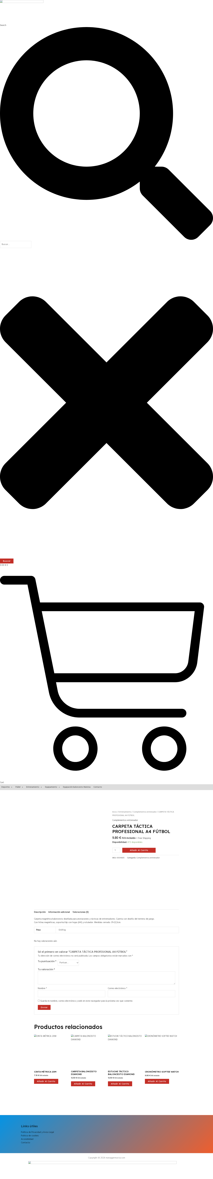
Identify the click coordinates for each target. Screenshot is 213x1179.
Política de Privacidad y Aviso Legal (37, 1132)
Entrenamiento (125, 812)
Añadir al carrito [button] (46, 1081)
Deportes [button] (5, 787)
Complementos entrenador (144, 812)
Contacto (97, 787)
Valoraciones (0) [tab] (81, 912)
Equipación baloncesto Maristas (77, 787)
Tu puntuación (47, 962)
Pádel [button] (18, 787)
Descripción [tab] (40, 912)
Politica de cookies (30, 1135)
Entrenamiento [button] (32, 787)
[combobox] (15, 244)
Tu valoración (46, 969)
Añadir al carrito (139, 850)
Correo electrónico (117, 988)
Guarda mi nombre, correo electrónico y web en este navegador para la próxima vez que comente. (86, 1001)
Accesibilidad (27, 1139)
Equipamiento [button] (51, 787)
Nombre (42, 988)
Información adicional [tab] (59, 912)
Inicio (114, 812)
